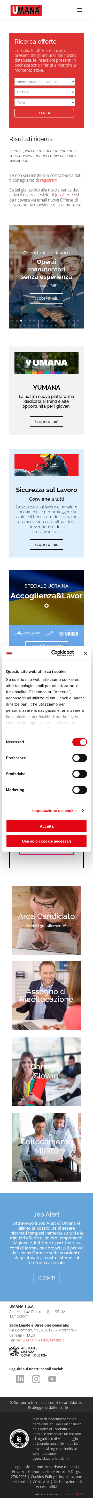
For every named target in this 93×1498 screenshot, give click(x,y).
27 (60, 325)
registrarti (49, 180)
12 (60, 321)
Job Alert (63, 195)
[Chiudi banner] (85, 653)
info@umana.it (52, 1340)
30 (73, 325)
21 (33, 325)
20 (29, 325)
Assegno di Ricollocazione (46, 995)
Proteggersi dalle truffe (48, 1407)
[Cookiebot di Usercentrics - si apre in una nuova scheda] (54, 653)
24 (47, 325)
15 (74, 321)
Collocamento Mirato (47, 1146)
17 (16, 325)
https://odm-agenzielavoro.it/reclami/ (51, 1456)
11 (56, 321)
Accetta (46, 826)
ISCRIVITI (46, 1278)
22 (38, 325)
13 (65, 321)
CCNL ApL (41, 1481)
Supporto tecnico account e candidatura (46, 1402)
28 (64, 325)
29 (68, 325)
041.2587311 (26, 1340)
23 (42, 325)
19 (25, 325)
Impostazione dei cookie (54, 810)
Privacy (18, 1471)
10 (52, 321)
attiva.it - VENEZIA (72, 1494)
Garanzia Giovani (47, 1071)
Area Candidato (46, 916)
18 (20, 325)
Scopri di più (46, 298)
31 (77, 325)
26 (55, 325)
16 (78, 321)
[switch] (79, 758)
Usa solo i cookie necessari (46, 841)
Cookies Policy (43, 1476)
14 (69, 321)
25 (51, 325)
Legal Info (21, 1466)
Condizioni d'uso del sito (55, 1466)
